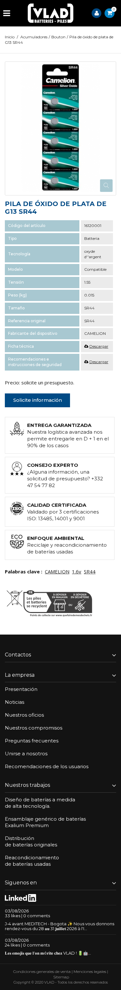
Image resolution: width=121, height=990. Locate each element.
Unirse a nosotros (26, 753)
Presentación (21, 689)
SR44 (90, 571)
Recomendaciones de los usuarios (46, 766)
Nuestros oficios (24, 715)
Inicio (10, 36)
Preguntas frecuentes (31, 741)
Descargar (98, 346)
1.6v (76, 571)
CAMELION (57, 571)
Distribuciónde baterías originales (31, 841)
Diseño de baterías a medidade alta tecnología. (40, 803)
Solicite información (37, 400)
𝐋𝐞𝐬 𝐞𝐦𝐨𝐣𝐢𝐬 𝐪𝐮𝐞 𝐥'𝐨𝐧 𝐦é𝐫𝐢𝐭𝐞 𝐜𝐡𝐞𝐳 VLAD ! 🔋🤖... (48, 953)
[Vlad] (51, 13)
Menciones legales (90, 971)
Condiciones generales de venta (42, 971)
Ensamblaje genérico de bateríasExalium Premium (45, 822)
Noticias (14, 702)
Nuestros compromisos (33, 728)
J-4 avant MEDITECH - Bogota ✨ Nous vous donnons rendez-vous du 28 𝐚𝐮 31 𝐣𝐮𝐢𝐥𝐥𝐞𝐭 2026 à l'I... (59, 926)
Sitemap (61, 977)
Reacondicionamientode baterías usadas (32, 860)
